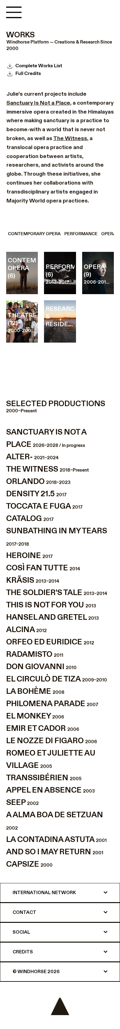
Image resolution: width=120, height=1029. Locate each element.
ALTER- (32, 457)
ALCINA (26, 630)
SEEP (22, 803)
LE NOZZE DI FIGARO (51, 741)
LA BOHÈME (35, 691)
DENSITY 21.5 (36, 494)
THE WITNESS (47, 469)
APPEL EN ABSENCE (50, 790)
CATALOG (30, 519)
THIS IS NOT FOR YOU (51, 605)
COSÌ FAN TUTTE (43, 568)
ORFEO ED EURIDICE (50, 642)
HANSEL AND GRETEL (52, 617)
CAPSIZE (29, 864)
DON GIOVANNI (41, 667)
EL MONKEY (35, 716)
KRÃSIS (32, 580)
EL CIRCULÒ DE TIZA (56, 679)
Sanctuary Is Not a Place (38, 102)
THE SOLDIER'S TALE (56, 593)
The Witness (70, 138)
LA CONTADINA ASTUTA (56, 840)
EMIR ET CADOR (42, 728)
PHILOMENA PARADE (52, 704)
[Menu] (14, 12)
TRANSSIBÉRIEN (44, 778)
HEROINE (29, 556)
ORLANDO (38, 482)
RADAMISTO (34, 654)
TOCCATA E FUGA (44, 506)
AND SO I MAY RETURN (54, 852)
